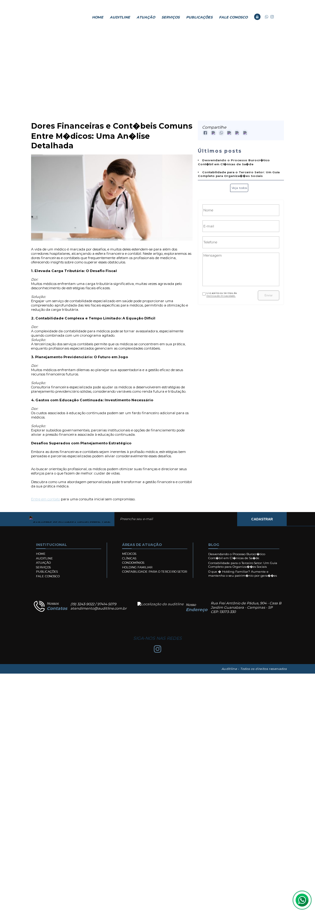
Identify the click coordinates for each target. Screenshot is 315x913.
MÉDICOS (129, 553)
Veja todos (239, 188)
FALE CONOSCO (233, 17)
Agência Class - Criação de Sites (37, 669)
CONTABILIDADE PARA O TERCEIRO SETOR (154, 571)
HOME (97, 17)
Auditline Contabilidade (53, 17)
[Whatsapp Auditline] (302, 900)
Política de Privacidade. (221, 295)
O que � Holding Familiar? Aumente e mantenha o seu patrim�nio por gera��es (242, 573)
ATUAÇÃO (146, 17)
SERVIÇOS (170, 17)
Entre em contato (45, 499)
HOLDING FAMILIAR (137, 567)
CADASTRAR (262, 519)
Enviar (269, 295)
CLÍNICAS (129, 558)
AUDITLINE (120, 17)
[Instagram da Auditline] (272, 17)
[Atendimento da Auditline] (266, 17)
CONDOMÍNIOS (133, 562)
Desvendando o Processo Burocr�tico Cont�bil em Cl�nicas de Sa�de (236, 556)
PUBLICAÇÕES (199, 17)
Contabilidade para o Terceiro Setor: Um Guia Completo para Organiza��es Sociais (242, 564)
